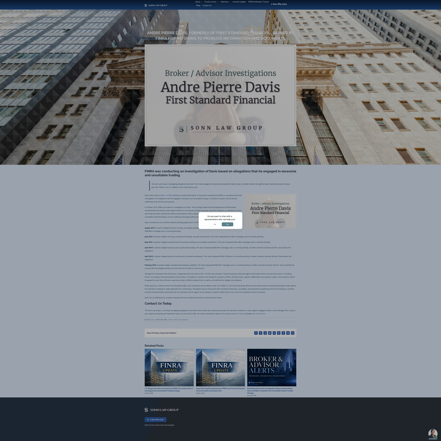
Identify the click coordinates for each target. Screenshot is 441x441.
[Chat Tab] (220, 220)
